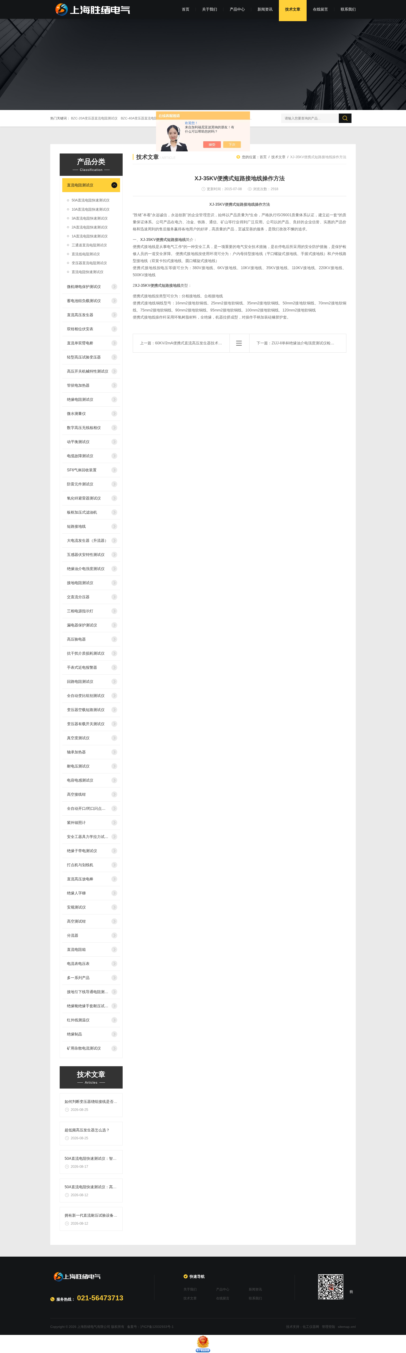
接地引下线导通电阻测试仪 (88, 992)
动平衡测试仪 (78, 442)
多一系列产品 (78, 978)
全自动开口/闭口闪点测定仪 (88, 808)
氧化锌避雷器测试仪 (84, 498)
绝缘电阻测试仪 (80, 399)
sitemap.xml (347, 1327)
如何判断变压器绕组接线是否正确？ (95, 1102)
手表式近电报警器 (82, 667)
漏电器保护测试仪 (82, 625)
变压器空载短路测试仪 (86, 710)
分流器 (72, 935)
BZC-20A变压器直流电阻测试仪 (94, 118)
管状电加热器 (78, 385)
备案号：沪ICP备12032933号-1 (150, 1327)
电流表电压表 (78, 964)
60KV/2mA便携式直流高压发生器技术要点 (190, 343)
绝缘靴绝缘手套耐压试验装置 (88, 1006)
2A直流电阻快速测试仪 (90, 227)
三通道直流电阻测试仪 (89, 245)
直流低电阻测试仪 (86, 254)
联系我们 (348, 9)
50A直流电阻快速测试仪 (90, 200)
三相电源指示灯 (80, 611)
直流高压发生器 (80, 315)
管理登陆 (328, 1327)
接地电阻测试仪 (80, 583)
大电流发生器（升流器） (87, 541)
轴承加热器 (76, 752)
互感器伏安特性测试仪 (86, 555)
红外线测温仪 (78, 1020)
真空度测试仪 (78, 738)
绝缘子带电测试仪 (82, 851)
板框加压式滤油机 (82, 512)
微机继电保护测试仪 (84, 287)
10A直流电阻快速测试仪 (90, 209)
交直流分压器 (78, 597)
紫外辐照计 (76, 823)
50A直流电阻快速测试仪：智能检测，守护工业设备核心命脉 (115, 1158)
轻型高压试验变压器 (84, 357)
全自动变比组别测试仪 (86, 696)
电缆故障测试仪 (80, 456)
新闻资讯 (265, 9)
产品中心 (237, 9)
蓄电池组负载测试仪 (84, 301)
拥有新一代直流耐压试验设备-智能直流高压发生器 (106, 1215)
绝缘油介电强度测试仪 (86, 569)
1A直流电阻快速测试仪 (90, 236)
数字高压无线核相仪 (84, 428)
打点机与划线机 (80, 865)
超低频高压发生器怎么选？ (87, 1130)
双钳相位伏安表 (80, 329)
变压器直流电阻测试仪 (89, 263)
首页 (185, 9)
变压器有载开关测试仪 (86, 724)
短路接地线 (76, 526)
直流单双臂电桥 (80, 343)
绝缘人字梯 (76, 893)
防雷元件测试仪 (80, 484)
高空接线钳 (76, 794)
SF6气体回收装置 (82, 470)
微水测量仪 (76, 414)
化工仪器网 (311, 1327)
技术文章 (292, 9)
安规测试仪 (76, 907)
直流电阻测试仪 (80, 185)
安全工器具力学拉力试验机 (88, 837)
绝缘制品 (74, 1034)
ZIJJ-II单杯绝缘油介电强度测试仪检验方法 (307, 343)
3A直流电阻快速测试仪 (90, 218)
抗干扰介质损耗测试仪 (86, 653)
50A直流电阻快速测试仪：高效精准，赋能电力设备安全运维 (115, 1187)
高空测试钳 (76, 921)
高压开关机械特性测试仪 (87, 371)
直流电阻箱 (76, 950)
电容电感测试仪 (80, 780)
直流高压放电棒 (80, 879)
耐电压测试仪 (78, 766)
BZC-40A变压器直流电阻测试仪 (144, 118)
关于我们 (209, 9)
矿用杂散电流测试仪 (84, 1048)
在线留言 (320, 9)
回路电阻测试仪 (80, 682)
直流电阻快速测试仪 (87, 272)
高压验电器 (76, 639)
